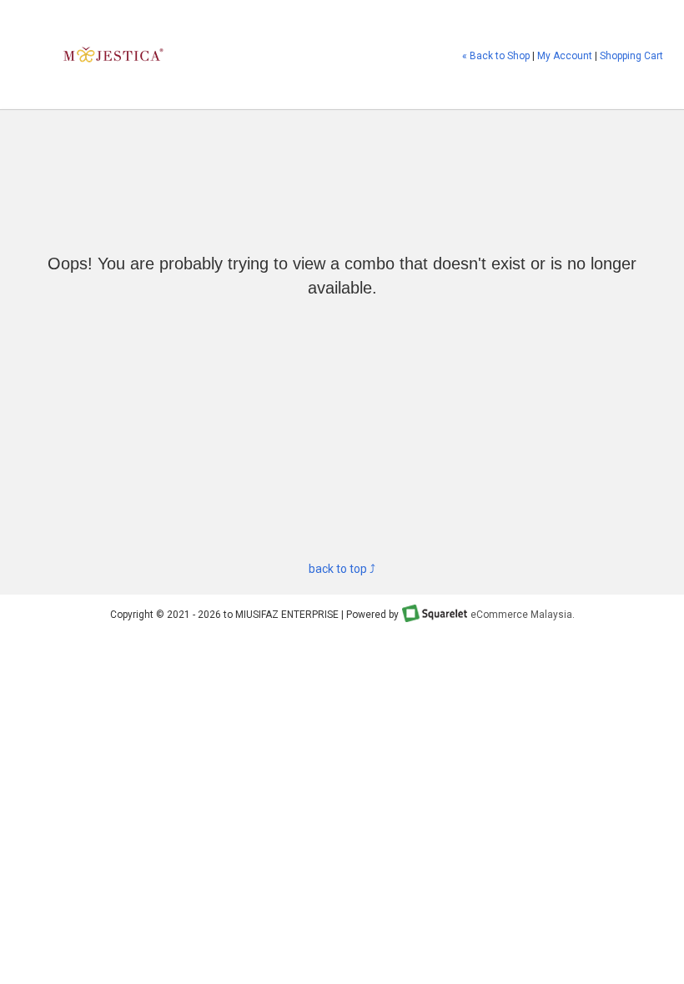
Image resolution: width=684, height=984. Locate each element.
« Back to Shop (496, 56)
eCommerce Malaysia (521, 614)
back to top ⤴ (342, 568)
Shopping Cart (631, 56)
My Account (564, 56)
